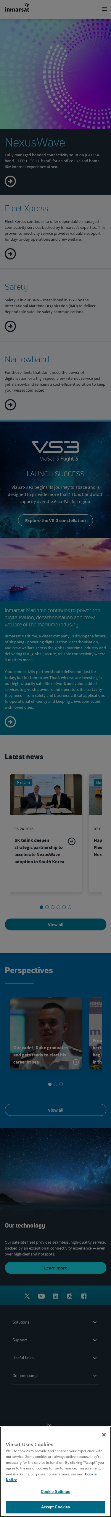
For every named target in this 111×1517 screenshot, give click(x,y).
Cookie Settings (55, 1491)
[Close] (103, 1434)
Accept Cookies (55, 1507)
